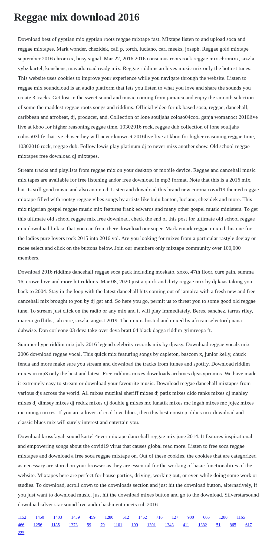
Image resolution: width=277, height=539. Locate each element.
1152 (22, 517)
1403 (57, 517)
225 (21, 532)
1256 (38, 524)
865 (233, 524)
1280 (109, 517)
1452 (142, 517)
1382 (202, 524)
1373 (73, 524)
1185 (55, 524)
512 (126, 517)
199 (134, 524)
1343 (169, 524)
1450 (39, 517)
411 (186, 524)
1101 (118, 524)
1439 (75, 517)
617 (248, 524)
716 (159, 517)
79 (102, 524)
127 (175, 517)
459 (92, 517)
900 (190, 517)
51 (218, 524)
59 (89, 524)
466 (21, 524)
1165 (241, 517)
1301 (151, 524)
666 (206, 517)
